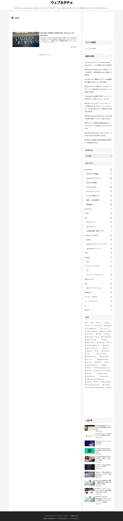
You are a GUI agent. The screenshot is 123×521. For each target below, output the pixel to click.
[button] (110, 48)
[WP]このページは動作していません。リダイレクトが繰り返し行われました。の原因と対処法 (98, 89)
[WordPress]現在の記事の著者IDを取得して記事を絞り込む (98, 141)
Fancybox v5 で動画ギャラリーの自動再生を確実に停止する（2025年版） (98, 80)
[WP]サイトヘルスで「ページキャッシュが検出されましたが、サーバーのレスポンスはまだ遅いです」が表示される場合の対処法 (98, 107)
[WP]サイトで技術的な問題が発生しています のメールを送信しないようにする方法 (98, 125)
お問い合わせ (74, 516)
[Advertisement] (44, 24)
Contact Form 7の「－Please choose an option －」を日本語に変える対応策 (98, 63)
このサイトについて (50, 516)
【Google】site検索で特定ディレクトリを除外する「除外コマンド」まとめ (98, 97)
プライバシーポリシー (63, 516)
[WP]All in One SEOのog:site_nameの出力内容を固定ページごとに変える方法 (98, 117)
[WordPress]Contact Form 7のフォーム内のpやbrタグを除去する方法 (98, 134)
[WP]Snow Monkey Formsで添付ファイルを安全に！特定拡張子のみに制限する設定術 (98, 72)
